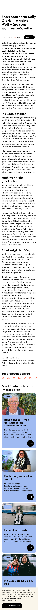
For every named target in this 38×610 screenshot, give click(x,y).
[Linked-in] (19, 378)
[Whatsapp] (8, 378)
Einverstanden (14, 606)
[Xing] (25, 378)
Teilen (28, 37)
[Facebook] (3, 378)
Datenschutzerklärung (9, 600)
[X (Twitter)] (14, 378)
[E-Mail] (30, 378)
